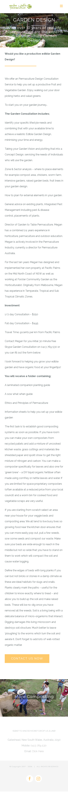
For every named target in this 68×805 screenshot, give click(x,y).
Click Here (38, 751)
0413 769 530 (38, 745)
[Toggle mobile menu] (61, 6)
